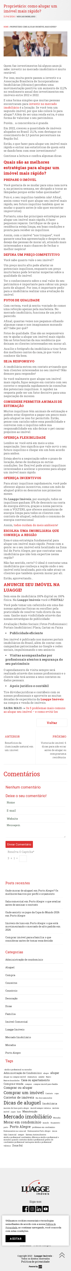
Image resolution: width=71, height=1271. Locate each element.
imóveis (55, 1108)
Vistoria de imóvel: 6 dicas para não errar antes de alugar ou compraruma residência (53, 750)
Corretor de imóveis (19, 1097)
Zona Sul (17, 1145)
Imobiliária (49, 1103)
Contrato (49, 1093)
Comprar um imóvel (24, 1092)
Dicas (8, 1006)
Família (10, 1014)
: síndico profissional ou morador (18, 1069)
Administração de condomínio (24, 959)
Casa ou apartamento (35, 1080)
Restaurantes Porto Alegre (39, 1131)
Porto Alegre (13, 1052)
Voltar (52, 723)
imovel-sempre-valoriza (41, 1108)
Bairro (48, 1077)
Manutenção (29, 1111)
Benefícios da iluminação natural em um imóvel (19, 746)
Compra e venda (13, 1083)
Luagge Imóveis (52, 699)
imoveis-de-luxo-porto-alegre (16, 1108)
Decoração (11, 998)
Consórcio (11, 990)
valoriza (7, 1146)
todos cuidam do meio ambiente (35, 525)
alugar (54, 1073)
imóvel (6, 1112)
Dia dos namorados (44, 1098)
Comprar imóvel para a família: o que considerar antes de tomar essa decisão (29, 939)
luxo (19, 1112)
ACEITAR (15, 1238)
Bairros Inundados (11, 1080)
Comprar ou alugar (18, 1087)
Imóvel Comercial (16, 1021)
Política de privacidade (35, 1261)
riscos (54, 1131)
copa (56, 1093)
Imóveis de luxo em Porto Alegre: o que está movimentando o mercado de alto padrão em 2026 (32, 926)
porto (6, 1127)
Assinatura (32, 1077)
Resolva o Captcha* (21, 852)
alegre (46, 1073)
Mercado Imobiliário (26, 17)
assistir (41, 1077)
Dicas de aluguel (22, 1102)
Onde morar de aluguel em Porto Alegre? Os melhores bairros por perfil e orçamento (31, 892)
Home (6, 27)
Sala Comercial (10, 1134)
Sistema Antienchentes (36, 1134)
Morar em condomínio (22, 1122)
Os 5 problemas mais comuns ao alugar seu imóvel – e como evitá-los (34, 709)
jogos (13, 1112)
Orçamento (55, 1123)
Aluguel (10, 967)
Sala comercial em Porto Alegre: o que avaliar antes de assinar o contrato (33, 903)
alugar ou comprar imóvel (15, 1077)
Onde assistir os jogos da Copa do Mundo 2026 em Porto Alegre (32, 914)
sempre (21, 1134)
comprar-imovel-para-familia (45, 1084)
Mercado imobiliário (28, 1116)
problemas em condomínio (43, 1127)
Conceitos (11, 983)
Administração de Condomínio (23, 1073)
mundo (46, 1123)
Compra (10, 975)
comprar (28, 1084)
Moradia (10, 1045)
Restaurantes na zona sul (15, 1131)
